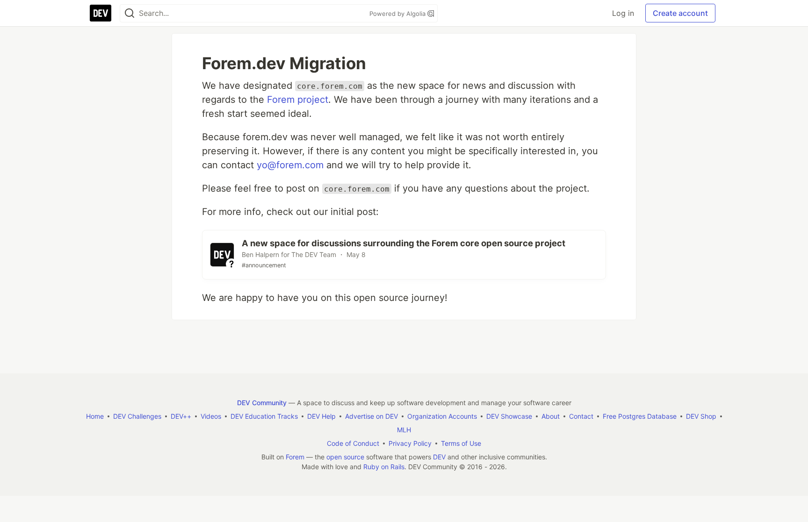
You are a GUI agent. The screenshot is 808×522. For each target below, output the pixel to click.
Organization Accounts (442, 416)
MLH (404, 430)
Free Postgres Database (640, 416)
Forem (295, 457)
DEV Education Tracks (264, 416)
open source (345, 457)
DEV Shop (701, 416)
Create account (680, 13)
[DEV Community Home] (100, 13)
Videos (211, 416)
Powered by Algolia (398, 13)
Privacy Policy (410, 443)
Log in (623, 13)
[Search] (129, 13)
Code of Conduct (353, 443)
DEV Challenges (137, 416)
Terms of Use (461, 443)
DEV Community (262, 403)
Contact (581, 416)
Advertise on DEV (371, 416)
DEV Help (321, 416)
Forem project (297, 99)
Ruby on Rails (383, 467)
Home (95, 416)
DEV (439, 457)
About (550, 416)
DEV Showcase (509, 416)
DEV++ (181, 416)
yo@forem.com (290, 165)
